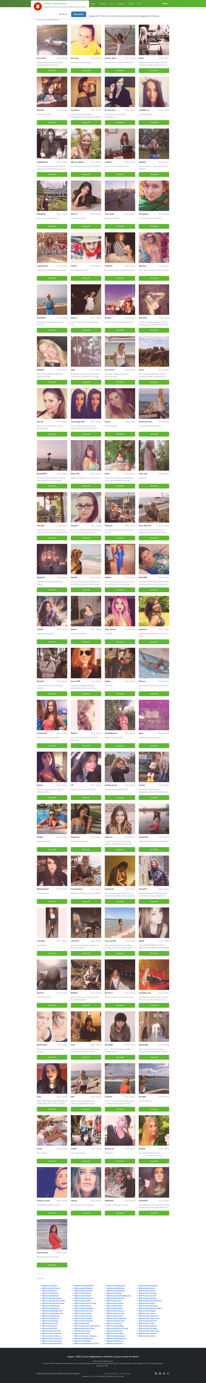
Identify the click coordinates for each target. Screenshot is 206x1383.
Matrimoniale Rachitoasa (116, 1338)
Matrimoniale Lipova (82, 1331)
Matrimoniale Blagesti (50, 1308)
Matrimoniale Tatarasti (147, 1321)
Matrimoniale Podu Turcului (117, 1328)
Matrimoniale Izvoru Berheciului (87, 1326)
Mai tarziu (63, 14)
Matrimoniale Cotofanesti (52, 1338)
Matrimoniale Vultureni (147, 1333)
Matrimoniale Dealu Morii (84, 1286)
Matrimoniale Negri (114, 1293)
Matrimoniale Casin (49, 1326)
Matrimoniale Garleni (82, 1301)
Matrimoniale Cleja (49, 1328)
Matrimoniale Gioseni (82, 1306)
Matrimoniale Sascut (146, 1291)
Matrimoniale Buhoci (50, 1318)
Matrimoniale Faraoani (83, 1291)
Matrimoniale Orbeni (114, 1308)
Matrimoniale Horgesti (83, 1318)
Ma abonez (78, 14)
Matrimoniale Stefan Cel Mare (150, 1308)
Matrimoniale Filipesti (82, 1296)
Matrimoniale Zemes (146, 1336)
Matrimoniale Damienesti (52, 1341)
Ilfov (139, 4)
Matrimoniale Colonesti (51, 1331)
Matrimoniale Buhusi (50, 1321)
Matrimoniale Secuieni (147, 1298)
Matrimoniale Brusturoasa (52, 1313)
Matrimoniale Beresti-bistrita (53, 1301)
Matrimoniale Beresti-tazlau (53, 1303)
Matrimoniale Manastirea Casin (86, 1343)
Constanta (121, 4)
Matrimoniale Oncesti (114, 1303)
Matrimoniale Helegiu (82, 1313)
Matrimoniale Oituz (113, 1301)
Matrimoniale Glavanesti (83, 1308)
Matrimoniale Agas (49, 1286)
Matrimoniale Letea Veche (84, 1328)
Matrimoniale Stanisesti (147, 1306)
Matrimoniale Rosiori (114, 1343)
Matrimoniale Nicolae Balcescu (118, 1296)
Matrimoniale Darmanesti (52, 1343)
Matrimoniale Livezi (82, 1333)
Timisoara (102, 4)
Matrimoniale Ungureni (147, 1326)
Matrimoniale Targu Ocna (148, 1316)
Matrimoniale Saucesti (147, 1293)
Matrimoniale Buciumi (50, 1316)
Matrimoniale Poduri (114, 1331)
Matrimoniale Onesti (114, 1306)
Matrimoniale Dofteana (83, 1288)
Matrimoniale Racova (114, 1341)
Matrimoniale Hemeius (83, 1316)
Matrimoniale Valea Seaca (148, 1331)
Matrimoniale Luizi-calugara (85, 1336)
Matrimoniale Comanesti (52, 1333)
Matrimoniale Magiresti (83, 1338)
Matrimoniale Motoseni (115, 1291)
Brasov (131, 4)
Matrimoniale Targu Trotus (149, 1318)
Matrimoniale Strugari (147, 1311)
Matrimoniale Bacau (50, 1293)
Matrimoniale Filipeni (82, 1293)
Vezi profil (52, 70)
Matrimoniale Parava (114, 1316)
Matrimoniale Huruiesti (83, 1321)
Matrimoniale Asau (49, 1291)
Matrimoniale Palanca (115, 1311)
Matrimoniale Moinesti (115, 1288)
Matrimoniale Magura (82, 1341)
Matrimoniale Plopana (115, 1326)
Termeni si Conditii (111, 1374)
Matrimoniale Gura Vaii (83, 1311)
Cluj (111, 4)
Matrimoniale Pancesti (115, 1313)
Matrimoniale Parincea (115, 1321)
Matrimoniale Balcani (50, 1296)
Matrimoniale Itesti (81, 1323)
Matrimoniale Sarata (146, 1288)
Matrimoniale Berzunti (51, 1306)
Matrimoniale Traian (146, 1323)
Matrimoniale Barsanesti (52, 1298)
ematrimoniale (124, 1374)
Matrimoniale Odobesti (115, 1298)
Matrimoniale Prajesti (115, 1333)
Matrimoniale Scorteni (147, 1296)
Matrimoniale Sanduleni (147, 1286)
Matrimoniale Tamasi (146, 1313)
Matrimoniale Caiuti (49, 1323)
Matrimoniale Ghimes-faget (85, 1303)
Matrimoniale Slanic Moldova (150, 1301)
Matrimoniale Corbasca (51, 1336)
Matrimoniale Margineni (115, 1286)
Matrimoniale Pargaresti (116, 1318)
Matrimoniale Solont (146, 1303)
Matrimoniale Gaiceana (83, 1298)
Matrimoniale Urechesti (147, 1328)
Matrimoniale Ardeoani (51, 1288)
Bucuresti (91, 4)
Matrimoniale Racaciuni (115, 1336)
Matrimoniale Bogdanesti (52, 1311)
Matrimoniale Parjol (114, 1323)
